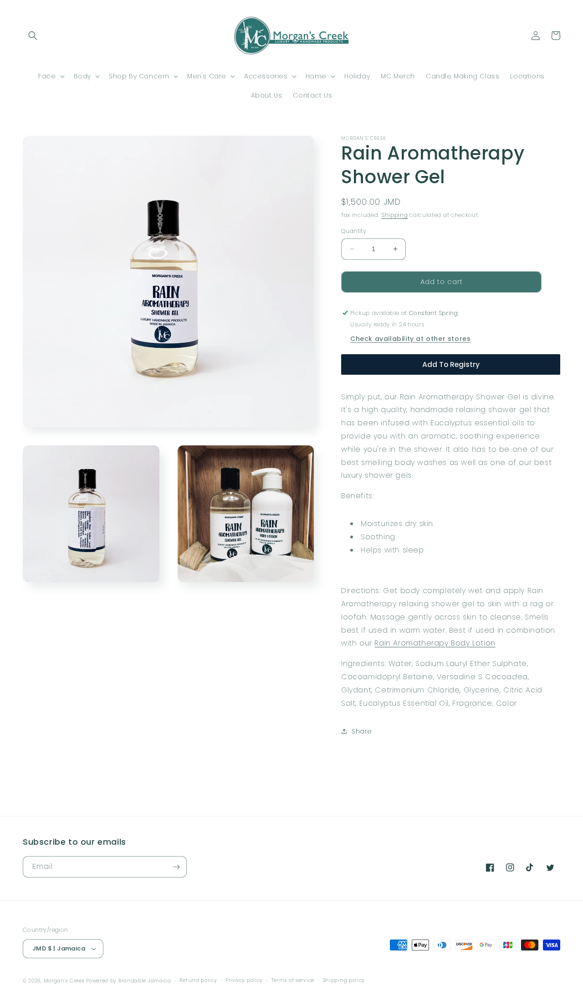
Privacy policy (244, 980)
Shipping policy (344, 980)
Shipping (394, 215)
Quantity (353, 231)
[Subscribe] (176, 867)
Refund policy (198, 980)
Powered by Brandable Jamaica (128, 980)
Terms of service (292, 980)
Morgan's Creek (65, 980)
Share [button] (362, 731)
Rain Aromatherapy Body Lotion (434, 643)
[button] (33, 36)
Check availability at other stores (410, 338)
